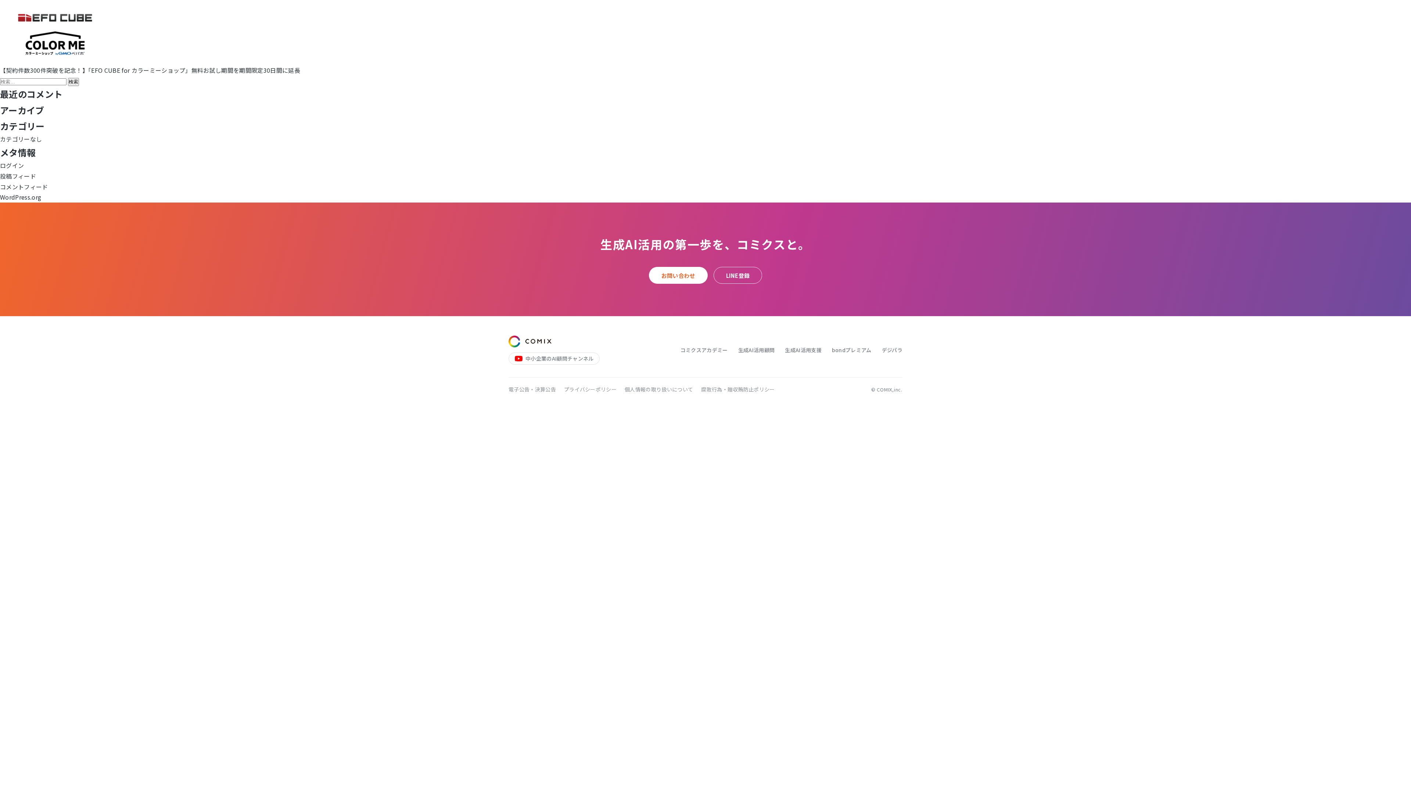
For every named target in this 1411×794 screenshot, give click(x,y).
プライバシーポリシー (590, 389)
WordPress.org (20, 197)
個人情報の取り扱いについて (659, 389)
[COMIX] (530, 341)
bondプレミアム (852, 350)
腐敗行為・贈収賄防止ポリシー (738, 389)
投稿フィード (18, 176)
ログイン (12, 165)
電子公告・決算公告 (532, 389)
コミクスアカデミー (704, 350)
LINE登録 (738, 275)
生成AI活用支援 (803, 350)
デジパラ (892, 350)
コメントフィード (24, 186)
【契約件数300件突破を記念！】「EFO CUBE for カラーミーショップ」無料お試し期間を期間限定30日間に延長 (150, 70)
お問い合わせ (678, 275)
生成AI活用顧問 (756, 350)
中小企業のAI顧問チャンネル (559, 358)
